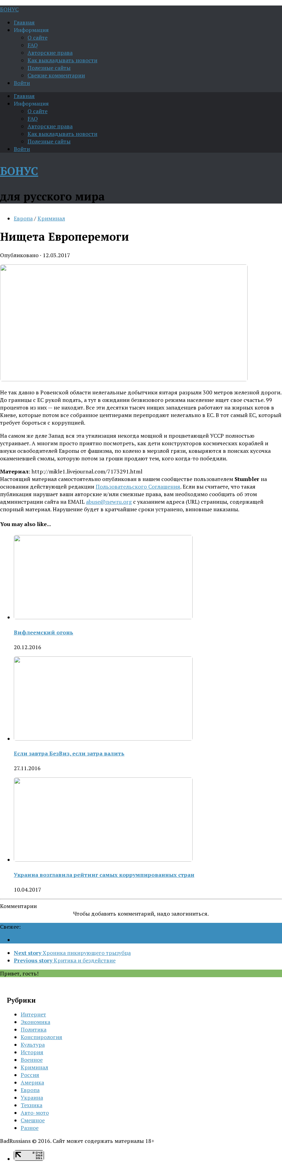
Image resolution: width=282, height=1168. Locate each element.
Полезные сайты (49, 68)
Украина (32, 1097)
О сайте (37, 37)
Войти (22, 83)
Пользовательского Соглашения (138, 486)
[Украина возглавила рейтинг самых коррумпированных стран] (103, 859)
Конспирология (41, 1037)
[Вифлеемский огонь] (103, 617)
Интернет (33, 1014)
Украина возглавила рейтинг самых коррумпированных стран (104, 874)
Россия (30, 1075)
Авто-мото (35, 1112)
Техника (31, 1105)
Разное (30, 1128)
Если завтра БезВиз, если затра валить (69, 753)
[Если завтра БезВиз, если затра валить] (103, 738)
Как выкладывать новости (62, 60)
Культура (33, 1044)
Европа (23, 218)
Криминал (51, 218)
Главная (24, 22)
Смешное (33, 1120)
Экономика (35, 1022)
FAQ (33, 45)
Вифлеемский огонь (43, 632)
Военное (32, 1059)
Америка (32, 1082)
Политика (33, 1029)
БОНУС (9, 9)
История (32, 1052)
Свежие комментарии (56, 75)
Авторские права (50, 52)
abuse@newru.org (109, 501)
